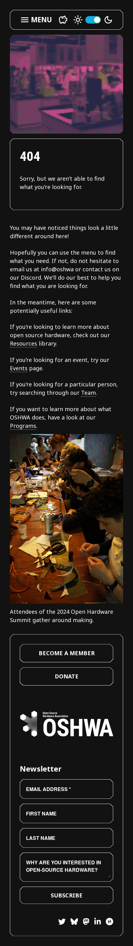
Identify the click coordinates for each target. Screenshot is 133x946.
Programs (23, 425)
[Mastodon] (83, 922)
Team (88, 392)
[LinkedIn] (95, 922)
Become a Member (67, 653)
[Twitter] (62, 922)
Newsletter (41, 768)
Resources (23, 343)
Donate (67, 676)
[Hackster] (109, 921)
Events (19, 368)
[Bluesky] (72, 922)
